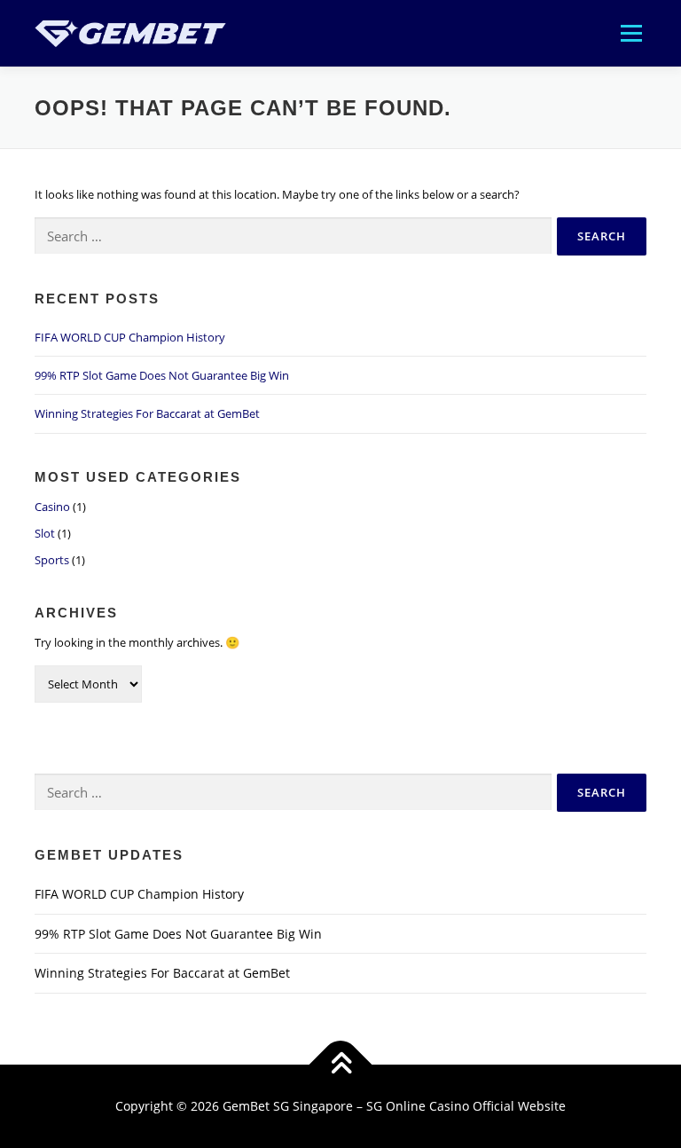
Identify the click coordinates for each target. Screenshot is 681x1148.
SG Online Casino (417, 1105)
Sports (52, 560)
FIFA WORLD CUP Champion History (130, 337)
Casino (52, 507)
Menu (630, 33)
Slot (45, 533)
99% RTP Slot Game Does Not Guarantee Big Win (162, 375)
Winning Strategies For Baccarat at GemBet (147, 413)
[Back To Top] (340, 1065)
